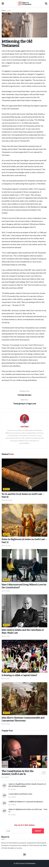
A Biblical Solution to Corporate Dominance (26, 802)
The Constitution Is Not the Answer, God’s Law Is (18, 772)
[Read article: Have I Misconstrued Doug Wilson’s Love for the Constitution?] (24, 565)
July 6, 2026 (6, 678)
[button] (24, 854)
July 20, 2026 (6, 545)
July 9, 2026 (6, 591)
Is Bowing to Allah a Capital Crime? (19, 675)
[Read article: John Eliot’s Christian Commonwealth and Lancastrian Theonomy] (24, 698)
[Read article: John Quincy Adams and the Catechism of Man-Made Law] (24, 610)
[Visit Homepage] (24, 3)
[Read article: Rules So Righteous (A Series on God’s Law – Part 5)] (24, 520)
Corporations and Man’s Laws (20, 794)
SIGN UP (38, 831)
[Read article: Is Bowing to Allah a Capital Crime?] (24, 656)
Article (9, 10)
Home (4, 10)
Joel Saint (24, 426)
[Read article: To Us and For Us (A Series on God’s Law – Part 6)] (24, 475)
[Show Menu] (3, 3)
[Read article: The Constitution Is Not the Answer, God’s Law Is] (24, 751)
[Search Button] (46, 3)
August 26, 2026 (7, 500)
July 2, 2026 (6, 724)
